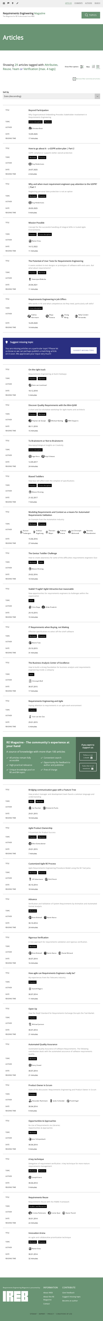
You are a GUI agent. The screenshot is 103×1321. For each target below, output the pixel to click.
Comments (78, 3)
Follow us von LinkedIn (88, 756)
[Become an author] (17, 3)
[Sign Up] (4, 3)
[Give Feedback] (8, 3)
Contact (46, 1304)
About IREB (48, 1292)
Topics (92, 15)
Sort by (6, 92)
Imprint (42, 1314)
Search (97, 3)
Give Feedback (68, 1292)
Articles (68, 3)
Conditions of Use (64, 1314)
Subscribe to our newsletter (88, 767)
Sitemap (33, 1314)
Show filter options (72, 67)
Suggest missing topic (83, 350)
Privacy (50, 1314)
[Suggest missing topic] (13, 3)
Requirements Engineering (24, 14)
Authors (88, 3)
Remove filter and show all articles (88, 79)
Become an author (70, 1300)
